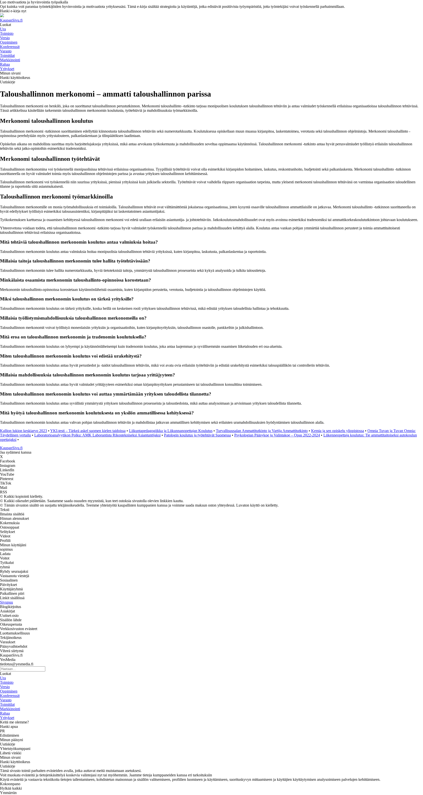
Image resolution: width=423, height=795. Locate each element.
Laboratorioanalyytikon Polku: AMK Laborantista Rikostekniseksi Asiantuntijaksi (97, 435)
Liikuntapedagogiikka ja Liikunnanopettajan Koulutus (170, 431)
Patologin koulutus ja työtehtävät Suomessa (197, 435)
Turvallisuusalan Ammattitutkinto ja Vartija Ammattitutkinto (262, 431)
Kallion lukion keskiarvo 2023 (23, 431)
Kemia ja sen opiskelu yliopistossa (337, 431)
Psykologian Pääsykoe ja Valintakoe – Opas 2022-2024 (277, 435)
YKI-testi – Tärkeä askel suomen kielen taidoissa (88, 431)
